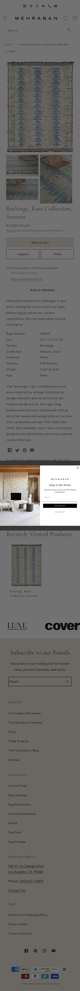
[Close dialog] (78, 467)
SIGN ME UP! (60, 505)
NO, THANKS (60, 512)
